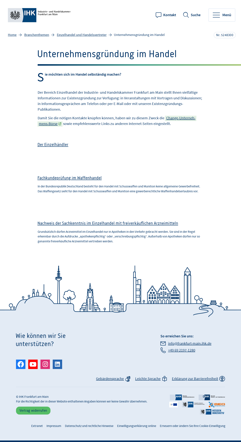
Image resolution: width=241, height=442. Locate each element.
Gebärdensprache (110, 378)
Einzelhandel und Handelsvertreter (82, 35)
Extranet (37, 426)
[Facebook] (20, 364)
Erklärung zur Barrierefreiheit (195, 378)
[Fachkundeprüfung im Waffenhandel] (120, 187)
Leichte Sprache (148, 378)
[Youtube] (33, 364)
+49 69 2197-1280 (181, 350)
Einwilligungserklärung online (136, 426)
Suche (196, 15)
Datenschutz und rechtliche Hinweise (89, 426)
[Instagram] (45, 364)
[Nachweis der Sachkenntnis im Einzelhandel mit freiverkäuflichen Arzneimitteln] (120, 233)
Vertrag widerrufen (33, 410)
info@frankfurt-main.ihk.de (189, 343)
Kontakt (169, 15)
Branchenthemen (36, 35)
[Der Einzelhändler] (120, 148)
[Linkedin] (57, 364)
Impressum (54, 426)
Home (12, 35)
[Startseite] (39, 15)
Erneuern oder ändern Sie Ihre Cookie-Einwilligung (192, 426)
